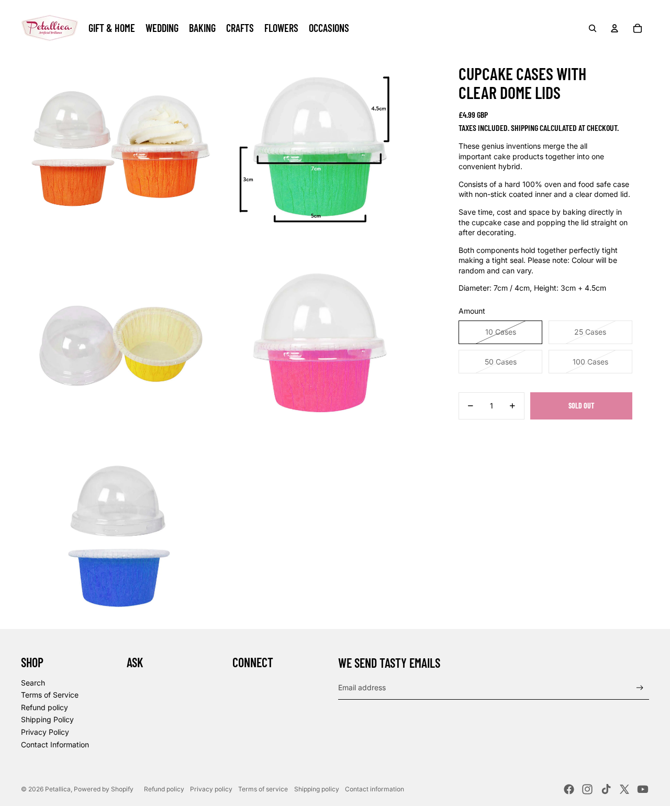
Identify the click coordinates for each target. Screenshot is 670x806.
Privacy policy (211, 789)
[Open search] (592, 28)
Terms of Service (50, 694)
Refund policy (44, 707)
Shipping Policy (47, 719)
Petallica (58, 789)
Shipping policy (316, 789)
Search (33, 682)
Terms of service (263, 789)
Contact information (374, 789)
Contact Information (55, 744)
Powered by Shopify (103, 789)
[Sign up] (640, 688)
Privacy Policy (45, 731)
